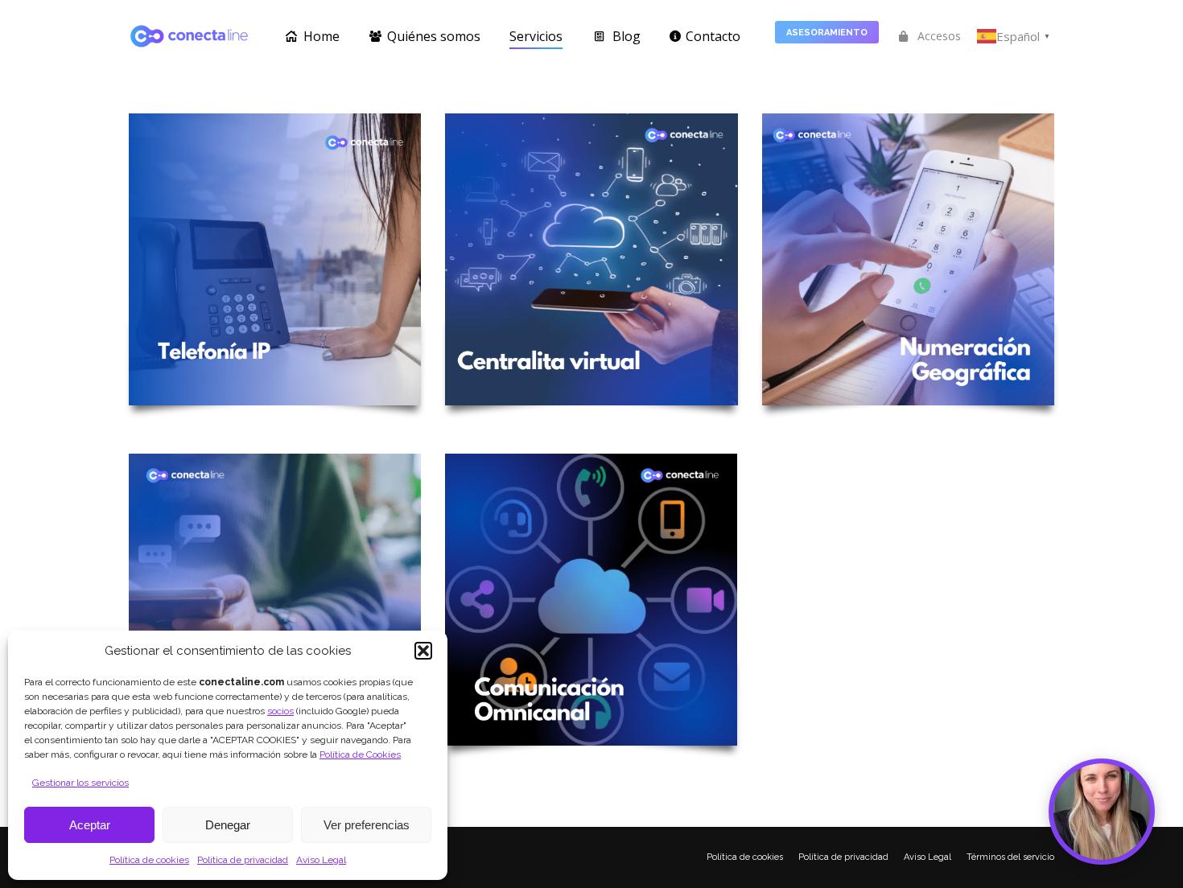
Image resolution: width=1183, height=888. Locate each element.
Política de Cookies (360, 754)
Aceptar (89, 825)
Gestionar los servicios (80, 782)
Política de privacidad (242, 859)
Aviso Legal (321, 859)
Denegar (227, 825)
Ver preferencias (367, 825)
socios (280, 711)
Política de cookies (149, 859)
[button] (423, 651)
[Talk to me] (1102, 811)
